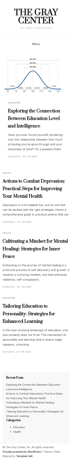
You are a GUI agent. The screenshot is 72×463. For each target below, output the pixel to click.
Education (14, 103)
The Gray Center (36, 17)
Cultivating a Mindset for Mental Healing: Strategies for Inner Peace (35, 248)
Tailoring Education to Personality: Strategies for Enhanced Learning (29, 313)
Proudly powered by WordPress (22, 451)
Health (7, 173)
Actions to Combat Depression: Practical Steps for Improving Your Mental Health (34, 188)
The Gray (32, 156)
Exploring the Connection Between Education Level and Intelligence (34, 118)
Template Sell (24, 456)
